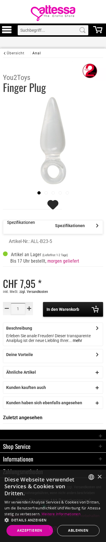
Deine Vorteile (19, 354)
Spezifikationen (70, 225)
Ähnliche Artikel (21, 372)
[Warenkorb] (98, 32)
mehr (77, 340)
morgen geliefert (63, 261)
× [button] (99, 477)
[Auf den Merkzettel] (53, 207)
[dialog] (53, 506)
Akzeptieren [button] (29, 530)
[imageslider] (39, 192)
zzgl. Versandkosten (33, 292)
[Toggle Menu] (7, 32)
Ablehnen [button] (78, 530)
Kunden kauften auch (26, 387)
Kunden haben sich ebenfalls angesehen (44, 402)
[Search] (82, 30)
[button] (53, 520)
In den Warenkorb (63, 309)
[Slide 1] (46, 192)
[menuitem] (7, 30)
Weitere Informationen (61, 513)
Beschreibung (19, 328)
